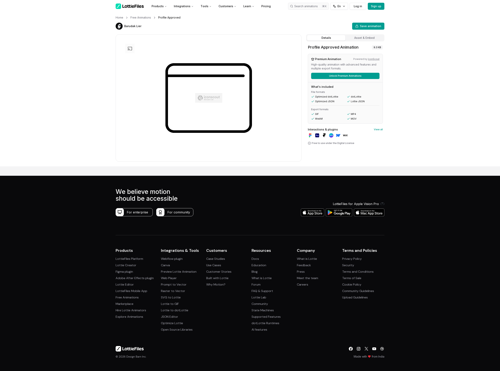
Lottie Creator (126, 265)
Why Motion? (215, 284)
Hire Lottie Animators (131, 310)
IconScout (373, 59)
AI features (259, 330)
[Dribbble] (382, 348)
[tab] (326, 38)
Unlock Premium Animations (345, 75)
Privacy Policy (352, 259)
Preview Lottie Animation (178, 272)
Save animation (370, 26)
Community (260, 304)
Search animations (306, 6)
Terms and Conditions (358, 272)
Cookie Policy (351, 284)
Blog (255, 272)
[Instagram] (358, 348)
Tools (204, 6)
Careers (302, 284)
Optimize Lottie (172, 323)
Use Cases (213, 265)
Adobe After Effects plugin (135, 278)
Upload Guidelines (355, 297)
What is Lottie (262, 278)
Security (348, 265)
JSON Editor (169, 317)
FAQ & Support (262, 291)
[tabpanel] (345, 104)
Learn (247, 6)
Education (259, 265)
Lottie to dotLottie (174, 310)
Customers (226, 6)
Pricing (266, 6)
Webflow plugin (172, 259)
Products (158, 6)
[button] (119, 26)
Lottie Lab (259, 297)
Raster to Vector (173, 291)
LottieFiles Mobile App (131, 291)
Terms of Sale (351, 278)
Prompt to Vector (174, 284)
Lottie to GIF (170, 304)
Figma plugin (124, 272)
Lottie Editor (125, 284)
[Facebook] (350, 348)
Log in (358, 6)
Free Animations (127, 297)
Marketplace (124, 304)
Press (301, 272)
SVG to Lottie (171, 297)
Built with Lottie (217, 278)
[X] (366, 348)
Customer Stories (218, 272)
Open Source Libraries (177, 330)
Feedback (304, 265)
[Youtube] (374, 348)
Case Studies (215, 259)
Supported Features (266, 317)
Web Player (169, 278)
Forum (256, 284)
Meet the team (307, 278)
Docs (255, 259)
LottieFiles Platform (129, 259)
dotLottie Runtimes (265, 323)
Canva (165, 265)
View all (378, 129)
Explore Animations (129, 317)
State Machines (263, 310)
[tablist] (345, 37)
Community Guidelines (358, 291)
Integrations (182, 6)
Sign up (376, 6)
